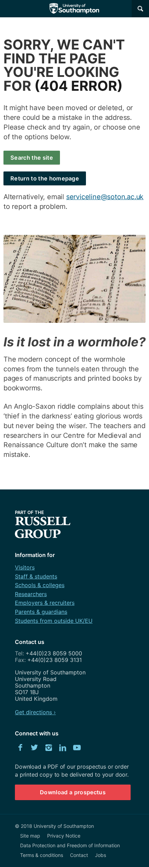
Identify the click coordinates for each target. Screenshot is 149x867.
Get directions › (35, 712)
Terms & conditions (41, 855)
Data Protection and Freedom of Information (70, 845)
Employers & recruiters (44, 602)
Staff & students (36, 576)
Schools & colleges (39, 585)
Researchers (31, 594)
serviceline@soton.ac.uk (104, 197)
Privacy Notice (63, 836)
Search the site (31, 157)
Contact (79, 855)
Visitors (25, 567)
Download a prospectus (73, 792)
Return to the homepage (44, 178)
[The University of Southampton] (74, 8)
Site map (30, 836)
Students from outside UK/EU (54, 620)
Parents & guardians (41, 611)
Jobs (100, 855)
